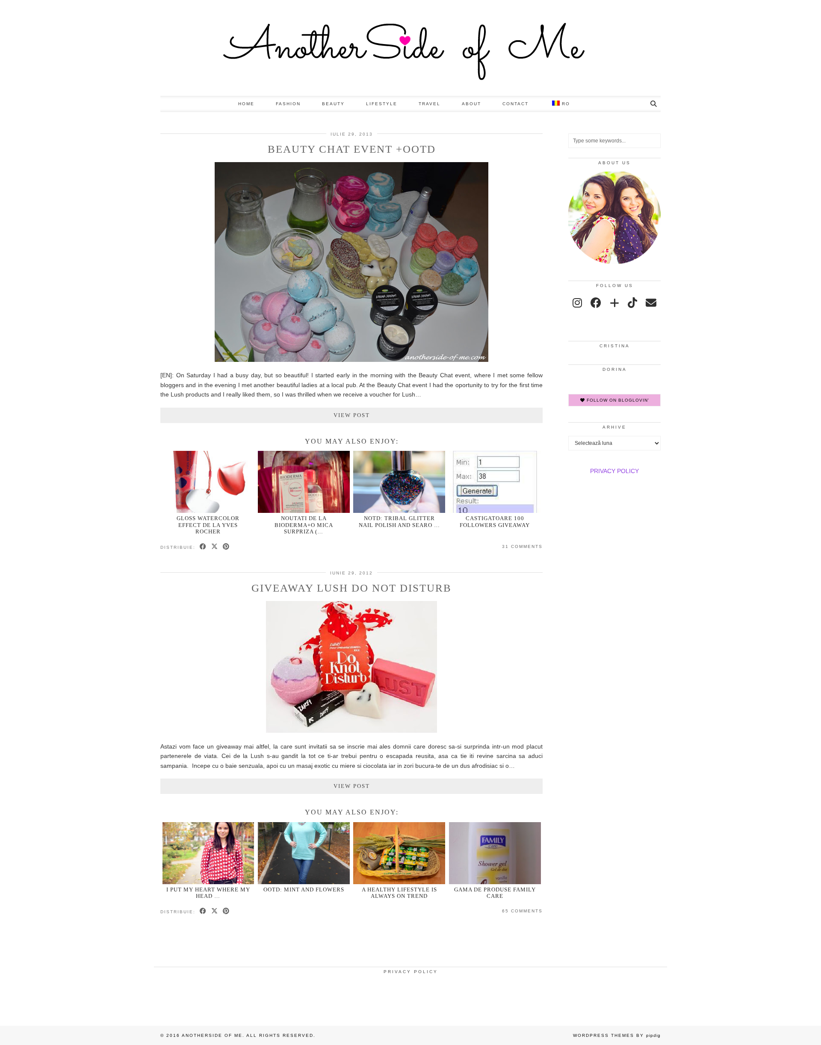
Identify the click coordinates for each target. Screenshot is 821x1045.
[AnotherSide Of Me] (410, 48)
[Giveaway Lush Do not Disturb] (351, 730)
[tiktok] (632, 303)
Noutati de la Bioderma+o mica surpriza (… (304, 525)
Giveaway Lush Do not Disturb (351, 588)
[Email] (651, 303)
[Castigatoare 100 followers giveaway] (495, 482)
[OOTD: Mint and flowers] (304, 853)
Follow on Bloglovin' (617, 400)
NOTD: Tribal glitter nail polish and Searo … (399, 521)
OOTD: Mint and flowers (303, 889)
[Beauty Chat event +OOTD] (351, 359)
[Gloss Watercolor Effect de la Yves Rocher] (208, 482)
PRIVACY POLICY (614, 471)
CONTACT (515, 103)
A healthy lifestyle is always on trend (399, 892)
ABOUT (471, 103)
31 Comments (522, 546)
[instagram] (577, 303)
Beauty (333, 103)
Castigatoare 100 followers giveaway (495, 521)
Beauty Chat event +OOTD (352, 149)
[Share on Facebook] (203, 547)
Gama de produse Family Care (495, 892)
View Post (352, 415)
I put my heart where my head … (208, 892)
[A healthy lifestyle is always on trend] (399, 853)
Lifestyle (381, 103)
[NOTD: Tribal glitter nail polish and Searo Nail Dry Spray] (399, 482)
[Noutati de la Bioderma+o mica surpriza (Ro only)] (304, 482)
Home (246, 103)
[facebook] (596, 303)
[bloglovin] (614, 303)
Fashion (288, 103)
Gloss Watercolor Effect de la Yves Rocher (208, 525)
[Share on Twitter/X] (215, 547)
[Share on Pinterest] (226, 547)
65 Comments (522, 911)
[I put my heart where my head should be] (208, 853)
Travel (429, 103)
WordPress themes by (617, 1035)
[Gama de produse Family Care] (495, 853)
